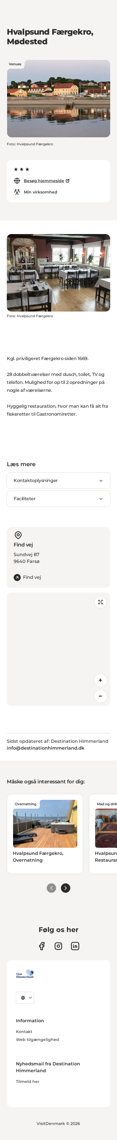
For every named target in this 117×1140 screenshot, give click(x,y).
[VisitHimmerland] (25, 973)
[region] (58, 649)
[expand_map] (100, 602)
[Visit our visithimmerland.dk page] (58, 946)
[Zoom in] (100, 680)
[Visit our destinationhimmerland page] (75, 946)
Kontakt (24, 1031)
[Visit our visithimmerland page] (42, 946)
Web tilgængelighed (37, 1039)
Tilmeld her (27, 1081)
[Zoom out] (100, 696)
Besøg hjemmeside (44, 180)
